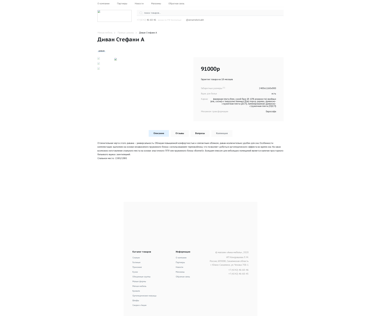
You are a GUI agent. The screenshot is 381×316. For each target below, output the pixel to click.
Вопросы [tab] (200, 133)
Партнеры (122, 3)
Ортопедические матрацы (144, 296)
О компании (103, 3)
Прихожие (137, 267)
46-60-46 (151, 19)
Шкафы (135, 300)
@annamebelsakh (195, 19)
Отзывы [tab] (179, 133)
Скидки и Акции (139, 305)
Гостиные (136, 262)
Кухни (135, 272)
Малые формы (139, 281)
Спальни (136, 258)
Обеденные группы (141, 277)
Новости (139, 3)
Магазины (156, 3)
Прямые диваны (126, 32)
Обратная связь (176, 3)
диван (101, 50)
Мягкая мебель (105, 32)
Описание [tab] (158, 133)
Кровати (136, 291)
